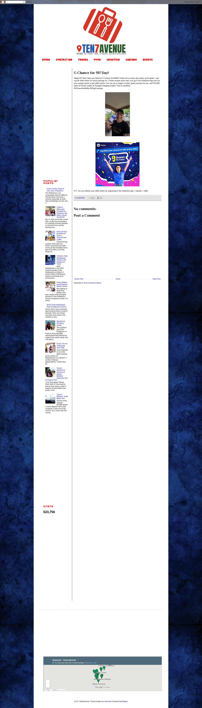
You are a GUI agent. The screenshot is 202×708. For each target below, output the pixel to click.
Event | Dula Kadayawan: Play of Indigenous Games (56, 306)
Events (148, 60)
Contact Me (64, 60)
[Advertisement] (55, 134)
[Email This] (90, 197)
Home (46, 60)
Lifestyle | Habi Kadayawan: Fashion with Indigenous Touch (62, 260)
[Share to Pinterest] (100, 197)
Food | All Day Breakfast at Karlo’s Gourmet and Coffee (62, 236)
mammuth (108, 701)
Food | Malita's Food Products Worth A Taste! (62, 284)
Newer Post (78, 279)
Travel (83, 60)
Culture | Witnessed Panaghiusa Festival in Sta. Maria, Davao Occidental (62, 212)
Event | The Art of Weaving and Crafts (62, 346)
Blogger (125, 701)
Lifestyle (113, 60)
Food (97, 60)
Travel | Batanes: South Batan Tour (62, 397)
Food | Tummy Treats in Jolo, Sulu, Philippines (55, 190)
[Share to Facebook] (98, 197)
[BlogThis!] (93, 197)
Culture (131, 60)
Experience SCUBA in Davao (61, 323)
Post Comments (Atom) (92, 283)
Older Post (157, 279)
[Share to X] (95, 197)
